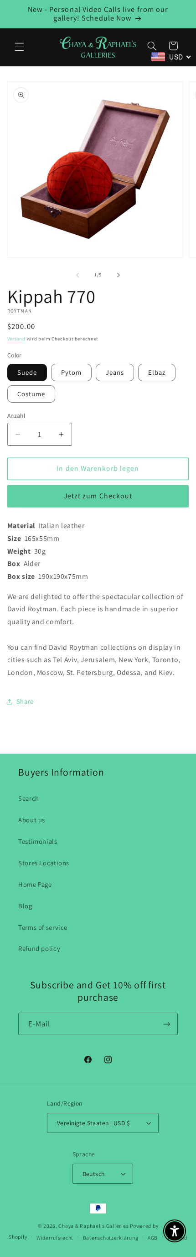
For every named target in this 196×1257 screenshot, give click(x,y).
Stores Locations (43, 862)
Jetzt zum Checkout (98, 496)
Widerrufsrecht (54, 1237)
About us (31, 819)
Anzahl (16, 415)
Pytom (71, 372)
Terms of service (42, 927)
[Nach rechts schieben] (118, 275)
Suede (27, 372)
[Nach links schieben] (77, 275)
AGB (153, 1237)
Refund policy (39, 948)
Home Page (35, 884)
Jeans (115, 372)
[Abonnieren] (166, 1024)
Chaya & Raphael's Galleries (93, 1225)
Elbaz (156, 372)
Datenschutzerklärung (111, 1237)
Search (28, 798)
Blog (25, 905)
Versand (16, 338)
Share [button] (25, 701)
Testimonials (37, 841)
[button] (19, 47)
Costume (31, 393)
